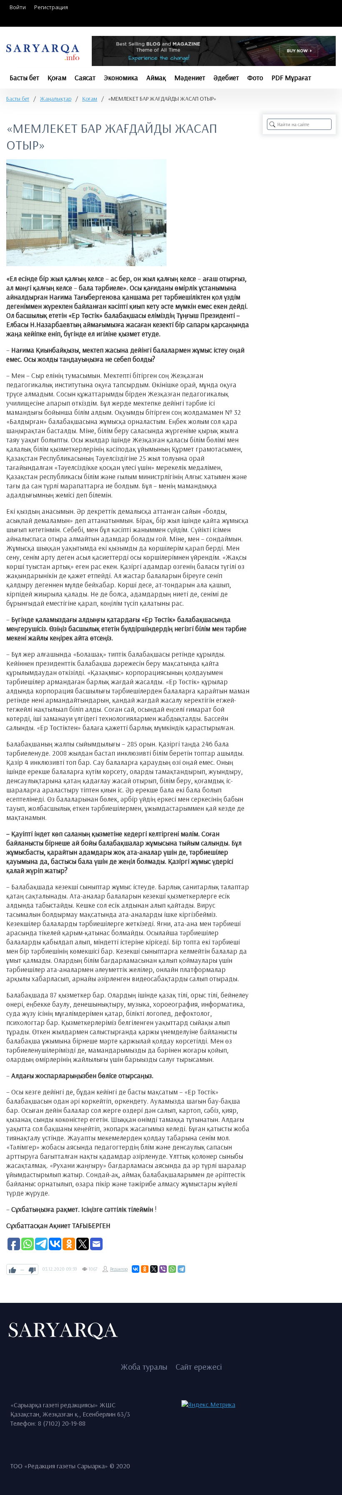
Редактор (119, 1269)
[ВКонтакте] (135, 1269)
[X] (154, 1269)
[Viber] (163, 1269)
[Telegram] (181, 1269)
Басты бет (17, 98)
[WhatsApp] (172, 1269)
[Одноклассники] (144, 1269)
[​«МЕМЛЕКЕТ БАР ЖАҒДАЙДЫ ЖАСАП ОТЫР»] (86, 212)
